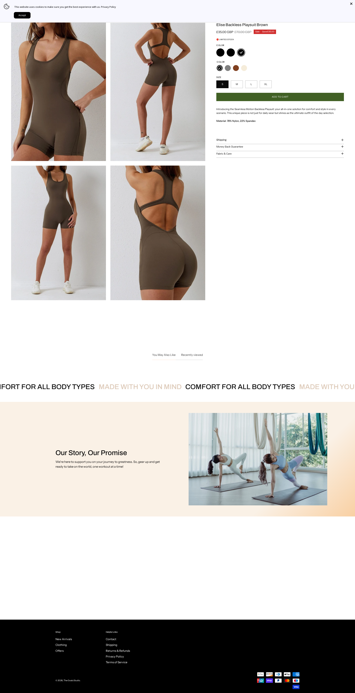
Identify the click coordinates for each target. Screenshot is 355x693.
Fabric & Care (224, 153)
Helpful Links (112, 632)
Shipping (221, 139)
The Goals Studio (72, 680)
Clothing (61, 645)
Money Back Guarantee (229, 146)
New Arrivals (63, 639)
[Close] (351, 4)
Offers (59, 651)
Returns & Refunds (118, 651)
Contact (111, 639)
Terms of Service (116, 662)
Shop (57, 632)
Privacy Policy (115, 656)
